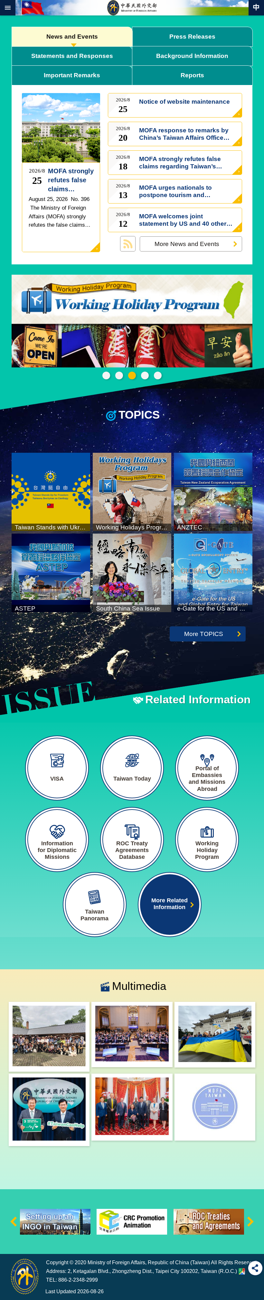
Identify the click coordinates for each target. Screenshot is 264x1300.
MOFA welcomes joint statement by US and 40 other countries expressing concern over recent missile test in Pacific (183, 220)
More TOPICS (203, 634)
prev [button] (13, 1221)
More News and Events (187, 243)
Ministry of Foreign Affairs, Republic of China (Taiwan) (132, 7)
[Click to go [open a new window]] (49, 1037)
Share (255, 1268)
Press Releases (192, 36)
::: (10, 1242)
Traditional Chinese (256, 7)
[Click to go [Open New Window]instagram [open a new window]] (214, 1107)
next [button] (250, 1221)
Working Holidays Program (132, 375)
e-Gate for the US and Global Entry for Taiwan (145, 375)
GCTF (106, 375)
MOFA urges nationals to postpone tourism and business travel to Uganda (178, 191)
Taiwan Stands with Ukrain (119, 375)
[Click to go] (60, 127)
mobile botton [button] (7, 7)
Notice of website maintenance (184, 105)
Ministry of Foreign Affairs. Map (242, 1271)
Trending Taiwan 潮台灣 (158, 375)
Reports (192, 75)
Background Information (192, 55)
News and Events (72, 36)
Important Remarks (72, 75)
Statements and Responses (72, 55)
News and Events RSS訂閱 (128, 243)
